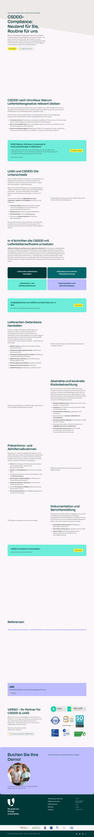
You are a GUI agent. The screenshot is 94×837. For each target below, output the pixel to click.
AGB (39, 833)
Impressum (26, 833)
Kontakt (72, 1)
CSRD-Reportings (30, 214)
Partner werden (79, 1)
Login (67, 1)
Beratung (50, 807)
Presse (77, 804)
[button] (3, 834)
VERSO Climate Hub (53, 801)
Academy (50, 810)
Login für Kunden (79, 809)
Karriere (77, 798)
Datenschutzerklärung (33, 833)
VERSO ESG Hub (52, 804)
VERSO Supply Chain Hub (55, 799)
